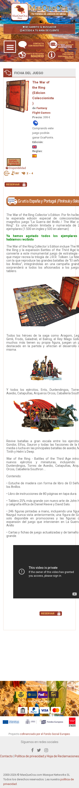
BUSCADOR (49, 27)
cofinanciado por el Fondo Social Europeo (45, 734)
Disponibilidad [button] (17, 168)
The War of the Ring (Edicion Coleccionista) (43, 92)
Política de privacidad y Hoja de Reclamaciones (47, 756)
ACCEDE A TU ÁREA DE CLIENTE (40, 30)
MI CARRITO (32, 27)
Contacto (6, 756)
